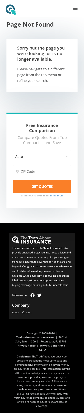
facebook (32, 295)
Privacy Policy (27, 345)
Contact (26, 312)
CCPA (42, 350)
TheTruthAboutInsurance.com (35, 337)
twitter (39, 295)
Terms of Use (57, 195)
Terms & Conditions (52, 345)
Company (21, 305)
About (15, 312)
